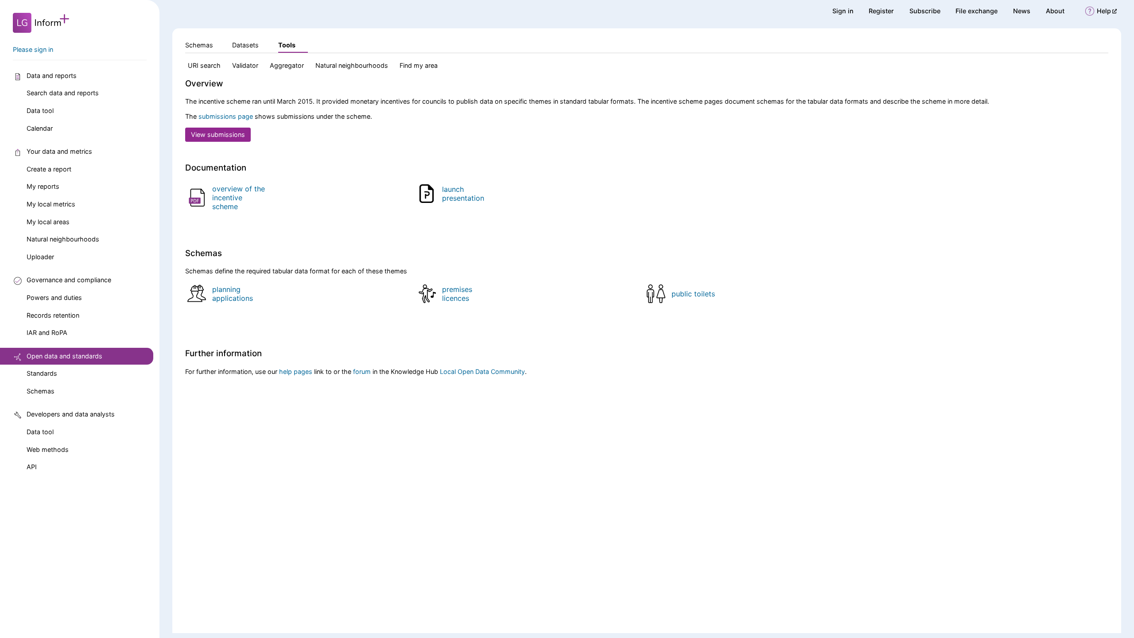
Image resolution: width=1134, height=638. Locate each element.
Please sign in (33, 49)
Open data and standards (64, 356)
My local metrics (51, 204)
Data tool (40, 110)
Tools (286, 45)
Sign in (843, 11)
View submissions (218, 134)
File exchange (976, 11)
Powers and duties (54, 297)
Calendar (40, 128)
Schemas (40, 391)
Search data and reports (63, 93)
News (1021, 11)
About (1055, 11)
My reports (43, 186)
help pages (295, 371)
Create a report (49, 169)
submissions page (225, 116)
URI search (204, 65)
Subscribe (924, 11)
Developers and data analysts (71, 414)
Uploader (40, 257)
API (32, 467)
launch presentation (463, 193)
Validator (245, 65)
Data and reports (52, 75)
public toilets (693, 293)
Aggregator (287, 65)
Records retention (53, 315)
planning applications (232, 294)
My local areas (48, 222)
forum (362, 371)
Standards (42, 373)
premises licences (457, 294)
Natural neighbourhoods (63, 239)
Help (1107, 11)
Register (881, 11)
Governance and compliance (69, 280)
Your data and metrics (59, 151)
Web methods (48, 449)
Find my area (419, 65)
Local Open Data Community (482, 371)
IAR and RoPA (47, 332)
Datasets (245, 45)
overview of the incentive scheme (238, 197)
